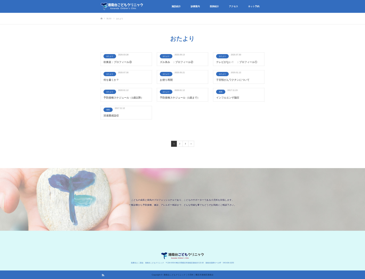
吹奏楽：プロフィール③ (118, 62)
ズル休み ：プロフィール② (176, 62)
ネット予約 (253, 6)
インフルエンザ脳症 (227, 97)
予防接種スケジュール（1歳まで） (180, 97)
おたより (109, 56)
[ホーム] (101, 14)
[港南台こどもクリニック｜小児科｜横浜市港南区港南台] (122, 6)
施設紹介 (176, 6)
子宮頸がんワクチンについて (233, 79)
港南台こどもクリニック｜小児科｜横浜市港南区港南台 (188, 275)
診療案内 (195, 6)
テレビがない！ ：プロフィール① (236, 62)
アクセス (233, 6)
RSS (103, 274)
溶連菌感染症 (111, 115)
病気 (220, 92)
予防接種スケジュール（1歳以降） (123, 97)
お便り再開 (166, 79)
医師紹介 (214, 6)
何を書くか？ (111, 79)
